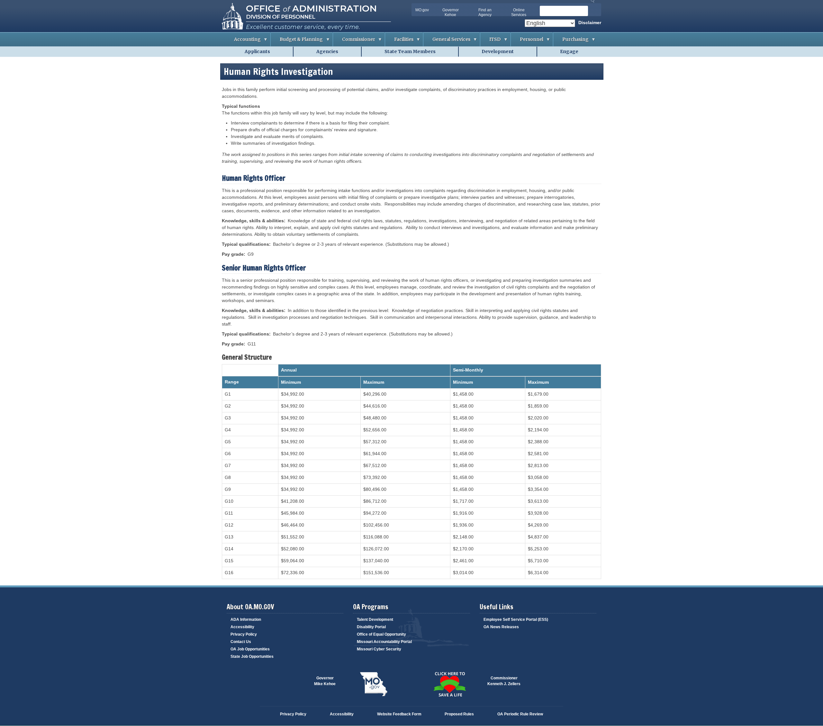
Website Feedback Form (399, 714)
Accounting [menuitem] (243, 41)
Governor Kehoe (450, 12)
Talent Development (375, 619)
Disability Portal (371, 627)
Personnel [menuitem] (527, 41)
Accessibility (242, 627)
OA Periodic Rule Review (520, 714)
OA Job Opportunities (250, 649)
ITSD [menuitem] (490, 41)
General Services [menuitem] (446, 41)
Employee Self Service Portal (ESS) (516, 619)
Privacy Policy (244, 634)
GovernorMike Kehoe (325, 681)
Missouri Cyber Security (379, 649)
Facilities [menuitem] (399, 41)
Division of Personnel (280, 17)
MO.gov (422, 10)
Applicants (257, 51)
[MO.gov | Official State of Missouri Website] (374, 684)
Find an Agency (485, 12)
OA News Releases (501, 627)
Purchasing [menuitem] (571, 41)
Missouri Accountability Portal (384, 641)
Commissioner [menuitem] (354, 41)
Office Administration (311, 8)
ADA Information (246, 619)
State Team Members (410, 51)
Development (498, 51)
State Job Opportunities (252, 656)
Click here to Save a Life (449, 684)
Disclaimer (589, 22)
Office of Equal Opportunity (381, 634)
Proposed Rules (459, 714)
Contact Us (241, 641)
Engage (569, 51)
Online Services (518, 12)
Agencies (327, 51)
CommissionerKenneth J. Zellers (503, 681)
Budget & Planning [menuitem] (297, 41)
